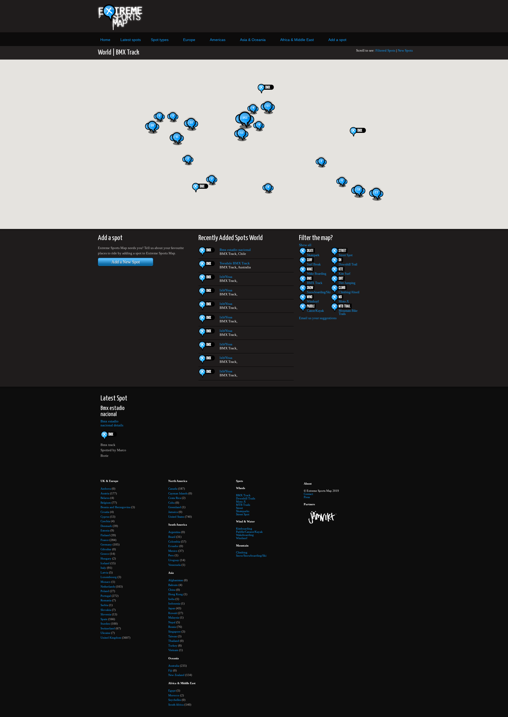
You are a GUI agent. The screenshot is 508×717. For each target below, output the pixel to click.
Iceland (105, 563)
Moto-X (344, 301)
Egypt (172, 690)
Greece (105, 553)
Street (239, 507)
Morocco (173, 695)
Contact (308, 493)
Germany (106, 544)
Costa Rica (174, 497)
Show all (305, 245)
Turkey (172, 645)
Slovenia (106, 614)
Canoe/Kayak (315, 310)
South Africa (176, 704)
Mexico (173, 550)
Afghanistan (175, 580)
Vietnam (173, 650)
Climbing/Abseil (349, 292)
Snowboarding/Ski (318, 292)
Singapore (174, 631)
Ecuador (173, 546)
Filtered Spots (385, 50)
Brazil (171, 536)
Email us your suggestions (318, 318)
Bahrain (173, 585)
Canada (172, 488)
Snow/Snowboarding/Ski (251, 555)
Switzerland (108, 628)
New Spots (405, 50)
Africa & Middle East (297, 40)
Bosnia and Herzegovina (115, 507)
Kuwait (172, 613)
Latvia (104, 572)
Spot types (160, 40)
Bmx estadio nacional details (112, 423)
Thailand (173, 640)
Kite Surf (344, 273)
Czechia (105, 521)
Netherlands (108, 586)
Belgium (106, 502)
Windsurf (313, 301)
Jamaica (173, 511)
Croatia (105, 511)
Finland (105, 535)
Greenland (174, 507)
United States (176, 516)
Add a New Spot (125, 262)
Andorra (106, 488)
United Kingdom (111, 637)
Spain (104, 619)
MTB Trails (243, 504)
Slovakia (106, 609)
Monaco (106, 581)
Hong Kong (175, 594)
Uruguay (173, 560)
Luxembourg (109, 577)
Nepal (171, 622)
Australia (173, 665)
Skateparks (242, 511)
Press (307, 497)
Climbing (241, 552)
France (105, 540)
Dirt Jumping (347, 283)
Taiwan (172, 636)
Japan (171, 608)
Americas (217, 40)
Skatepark (313, 255)
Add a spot (337, 40)
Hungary (106, 558)
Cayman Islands (178, 493)
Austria (105, 493)
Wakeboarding (245, 534)
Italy (103, 567)
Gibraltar (106, 549)
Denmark (106, 525)
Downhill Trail (348, 264)
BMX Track (314, 283)
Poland (105, 591)
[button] (360, 132)
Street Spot (345, 255)
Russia (172, 626)
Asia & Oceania (253, 40)
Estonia (105, 530)
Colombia (174, 541)
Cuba (171, 502)
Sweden (105, 623)
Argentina (174, 532)
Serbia (104, 605)
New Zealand (176, 675)
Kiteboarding (244, 528)
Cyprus (105, 516)
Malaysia (173, 617)
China (171, 589)
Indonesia (174, 603)
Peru (171, 555)
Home (105, 40)
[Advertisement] (302, 16)
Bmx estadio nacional (235, 250)
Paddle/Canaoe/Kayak (249, 531)
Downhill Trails (245, 498)
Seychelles (174, 699)
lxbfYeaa (226, 277)
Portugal (106, 595)
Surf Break (314, 264)
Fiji (170, 670)
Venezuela (174, 564)
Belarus (105, 497)
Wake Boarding (316, 273)
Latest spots (130, 40)
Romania (106, 600)
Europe (189, 40)
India (171, 599)
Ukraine (105, 632)
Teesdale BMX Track (235, 263)
